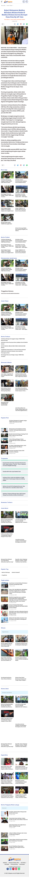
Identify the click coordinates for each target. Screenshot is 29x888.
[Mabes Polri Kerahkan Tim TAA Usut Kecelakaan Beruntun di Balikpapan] (4, 620)
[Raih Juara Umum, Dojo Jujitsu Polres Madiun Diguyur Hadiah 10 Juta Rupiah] (7, 775)
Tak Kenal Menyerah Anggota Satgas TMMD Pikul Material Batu (6, 181)
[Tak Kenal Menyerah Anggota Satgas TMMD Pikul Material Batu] (7, 174)
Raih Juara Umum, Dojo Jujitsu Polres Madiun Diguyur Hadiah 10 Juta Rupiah (6, 782)
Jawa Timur (13, 19)
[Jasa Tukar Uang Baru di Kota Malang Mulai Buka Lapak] (7, 369)
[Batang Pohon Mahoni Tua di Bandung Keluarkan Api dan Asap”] (7, 551)
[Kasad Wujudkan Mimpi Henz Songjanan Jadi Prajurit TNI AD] (4, 848)
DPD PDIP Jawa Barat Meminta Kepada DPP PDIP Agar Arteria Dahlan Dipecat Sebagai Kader (18, 613)
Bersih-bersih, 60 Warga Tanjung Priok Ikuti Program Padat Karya (18, 434)
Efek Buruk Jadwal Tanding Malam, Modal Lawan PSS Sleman (21, 782)
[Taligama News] (8, 1)
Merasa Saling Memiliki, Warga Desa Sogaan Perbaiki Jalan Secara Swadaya (7, 521)
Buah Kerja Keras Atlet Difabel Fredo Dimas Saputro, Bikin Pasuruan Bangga (7, 768)
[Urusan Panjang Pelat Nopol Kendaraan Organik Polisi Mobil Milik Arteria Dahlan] (4, 607)
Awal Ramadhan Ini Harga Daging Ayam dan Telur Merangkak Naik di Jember (21, 409)
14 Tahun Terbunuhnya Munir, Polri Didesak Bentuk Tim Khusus (17, 446)
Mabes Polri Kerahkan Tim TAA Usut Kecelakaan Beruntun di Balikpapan (18, 618)
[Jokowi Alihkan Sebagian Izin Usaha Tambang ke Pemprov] (4, 835)
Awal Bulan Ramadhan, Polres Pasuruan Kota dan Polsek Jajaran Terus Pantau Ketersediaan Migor (21, 389)
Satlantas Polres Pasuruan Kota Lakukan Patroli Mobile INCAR (21, 181)
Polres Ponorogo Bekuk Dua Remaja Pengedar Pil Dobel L (21, 229)
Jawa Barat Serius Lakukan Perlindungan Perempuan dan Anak (20, 541)
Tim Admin (7, 19)
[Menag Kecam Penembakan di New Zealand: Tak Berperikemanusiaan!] (4, 430)
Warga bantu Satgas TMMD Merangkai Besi (6, 223)
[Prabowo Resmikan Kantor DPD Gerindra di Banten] (4, 452)
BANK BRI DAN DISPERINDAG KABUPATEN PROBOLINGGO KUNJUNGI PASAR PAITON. (5, 404)
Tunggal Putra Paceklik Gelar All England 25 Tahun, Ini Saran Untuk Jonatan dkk (20, 796)
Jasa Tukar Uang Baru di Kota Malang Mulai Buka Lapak (7, 375)
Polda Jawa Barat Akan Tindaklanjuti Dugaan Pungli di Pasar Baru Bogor (7, 535)
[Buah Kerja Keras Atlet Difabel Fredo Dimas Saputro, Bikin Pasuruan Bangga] (7, 761)
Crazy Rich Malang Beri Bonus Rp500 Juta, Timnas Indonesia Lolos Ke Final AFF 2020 (7, 796)
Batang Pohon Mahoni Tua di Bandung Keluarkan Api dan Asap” (7, 560)
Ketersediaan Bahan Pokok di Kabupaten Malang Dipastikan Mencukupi (6, 389)
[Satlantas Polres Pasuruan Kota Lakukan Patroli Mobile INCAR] (21, 174)
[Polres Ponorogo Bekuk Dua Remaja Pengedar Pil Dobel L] (21, 220)
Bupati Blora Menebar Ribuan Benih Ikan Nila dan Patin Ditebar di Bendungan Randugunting (7, 659)
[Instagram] (16, 869)
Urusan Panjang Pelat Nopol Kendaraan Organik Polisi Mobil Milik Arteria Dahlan (18, 606)
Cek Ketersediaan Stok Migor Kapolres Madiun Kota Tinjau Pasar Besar (21, 375)
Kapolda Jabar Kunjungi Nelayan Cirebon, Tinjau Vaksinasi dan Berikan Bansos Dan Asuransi (21, 560)
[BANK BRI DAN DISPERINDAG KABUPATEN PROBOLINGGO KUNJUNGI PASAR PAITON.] (7, 397)
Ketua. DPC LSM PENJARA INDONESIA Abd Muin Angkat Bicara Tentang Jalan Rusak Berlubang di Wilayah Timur (18, 591)
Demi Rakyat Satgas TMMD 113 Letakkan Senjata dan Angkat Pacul (7, 209)
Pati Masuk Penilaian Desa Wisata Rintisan (6, 678)
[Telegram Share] (24, 24)
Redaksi (5, 862)
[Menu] (2, 1)
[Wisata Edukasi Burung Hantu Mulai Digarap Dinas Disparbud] (7, 638)
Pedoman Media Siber (14, 862)
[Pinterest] (13, 869)
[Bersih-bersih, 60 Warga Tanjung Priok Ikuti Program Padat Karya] (4, 435)
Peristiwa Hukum (21, 19)
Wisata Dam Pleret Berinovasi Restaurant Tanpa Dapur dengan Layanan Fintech (20, 679)
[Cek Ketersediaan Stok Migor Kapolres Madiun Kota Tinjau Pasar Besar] (21, 369)
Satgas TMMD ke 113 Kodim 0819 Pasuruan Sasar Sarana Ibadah (20, 209)
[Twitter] (10, 869)
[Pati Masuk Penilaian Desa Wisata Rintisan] (7, 669)
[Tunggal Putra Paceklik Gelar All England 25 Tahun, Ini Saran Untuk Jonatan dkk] (21, 790)
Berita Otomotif (16, 572)
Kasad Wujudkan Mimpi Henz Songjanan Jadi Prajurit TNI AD (16, 846)
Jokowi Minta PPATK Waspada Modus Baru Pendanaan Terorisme (18, 840)
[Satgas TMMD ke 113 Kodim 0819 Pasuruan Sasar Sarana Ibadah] (21, 203)
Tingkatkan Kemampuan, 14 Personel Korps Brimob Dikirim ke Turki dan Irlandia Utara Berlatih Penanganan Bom (13, 351)
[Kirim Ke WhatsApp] (27, 24)
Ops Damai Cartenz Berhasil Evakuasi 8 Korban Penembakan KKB (18, 583)
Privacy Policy (14, 864)
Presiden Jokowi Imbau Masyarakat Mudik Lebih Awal (17, 812)
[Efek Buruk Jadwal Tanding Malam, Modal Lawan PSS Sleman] (21, 775)
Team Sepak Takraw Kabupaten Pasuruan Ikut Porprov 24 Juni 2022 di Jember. (21, 768)
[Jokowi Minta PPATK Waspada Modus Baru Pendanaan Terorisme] (4, 841)
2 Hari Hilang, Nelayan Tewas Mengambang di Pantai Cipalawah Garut (17, 440)
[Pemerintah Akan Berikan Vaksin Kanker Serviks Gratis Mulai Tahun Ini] (4, 820)
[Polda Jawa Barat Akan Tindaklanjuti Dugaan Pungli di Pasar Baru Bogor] (7, 529)
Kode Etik (7, 864)
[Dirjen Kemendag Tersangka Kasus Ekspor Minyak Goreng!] (4, 827)
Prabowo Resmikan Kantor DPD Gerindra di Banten (16, 451)
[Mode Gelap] (24, 1)
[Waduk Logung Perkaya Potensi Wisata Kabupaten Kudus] (21, 652)
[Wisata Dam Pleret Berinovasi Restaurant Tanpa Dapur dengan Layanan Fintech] (21, 669)
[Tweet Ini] (18, 24)
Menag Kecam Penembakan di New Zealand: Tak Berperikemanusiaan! (17, 429)
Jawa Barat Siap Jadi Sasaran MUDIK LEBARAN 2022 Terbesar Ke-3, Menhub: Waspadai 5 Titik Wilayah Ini (21, 521)
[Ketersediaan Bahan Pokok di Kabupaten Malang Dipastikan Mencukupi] (7, 383)
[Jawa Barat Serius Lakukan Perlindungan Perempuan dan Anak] (21, 531)
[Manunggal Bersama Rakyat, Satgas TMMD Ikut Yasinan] (7, 189)
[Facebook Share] (15, 24)
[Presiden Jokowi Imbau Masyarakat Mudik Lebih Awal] (4, 813)
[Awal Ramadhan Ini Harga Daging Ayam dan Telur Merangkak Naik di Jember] (21, 400)
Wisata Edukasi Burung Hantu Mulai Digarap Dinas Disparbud (6, 645)
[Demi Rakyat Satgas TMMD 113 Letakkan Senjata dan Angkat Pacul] (7, 203)
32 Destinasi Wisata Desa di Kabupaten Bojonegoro (21, 644)
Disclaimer (22, 864)
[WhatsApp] (19, 869)
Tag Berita (4, 575)
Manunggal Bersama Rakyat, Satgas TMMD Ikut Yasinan (7, 195)
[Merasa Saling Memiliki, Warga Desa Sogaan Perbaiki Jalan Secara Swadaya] (7, 514)
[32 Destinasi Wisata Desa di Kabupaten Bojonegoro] (21, 638)
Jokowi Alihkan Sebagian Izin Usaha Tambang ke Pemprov (18, 833)
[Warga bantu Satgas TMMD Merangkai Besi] (7, 217)
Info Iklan (23, 862)
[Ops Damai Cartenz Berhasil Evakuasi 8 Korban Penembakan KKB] (4, 585)
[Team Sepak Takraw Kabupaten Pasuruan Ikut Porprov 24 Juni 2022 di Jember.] (21, 761)
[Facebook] (8, 869)
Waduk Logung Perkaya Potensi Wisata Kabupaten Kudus (21, 659)
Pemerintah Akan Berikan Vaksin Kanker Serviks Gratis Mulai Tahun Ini (18, 819)
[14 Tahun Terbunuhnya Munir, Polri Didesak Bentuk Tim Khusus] (4, 447)
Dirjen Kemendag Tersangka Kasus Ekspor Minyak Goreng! (17, 825)
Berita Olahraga (6, 572)
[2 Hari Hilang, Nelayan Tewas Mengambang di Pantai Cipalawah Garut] (4, 440)
